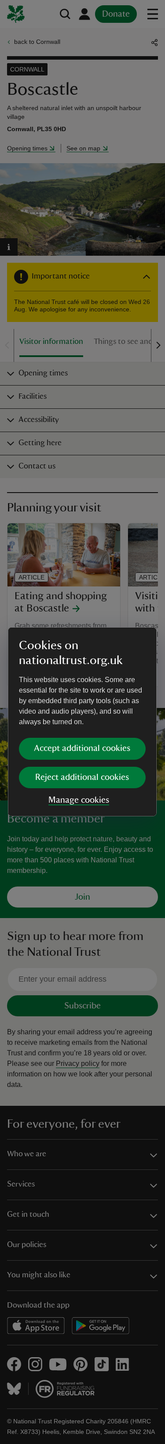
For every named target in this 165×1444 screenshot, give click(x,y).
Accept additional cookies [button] (82, 748)
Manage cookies (78, 800)
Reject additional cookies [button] (82, 777)
